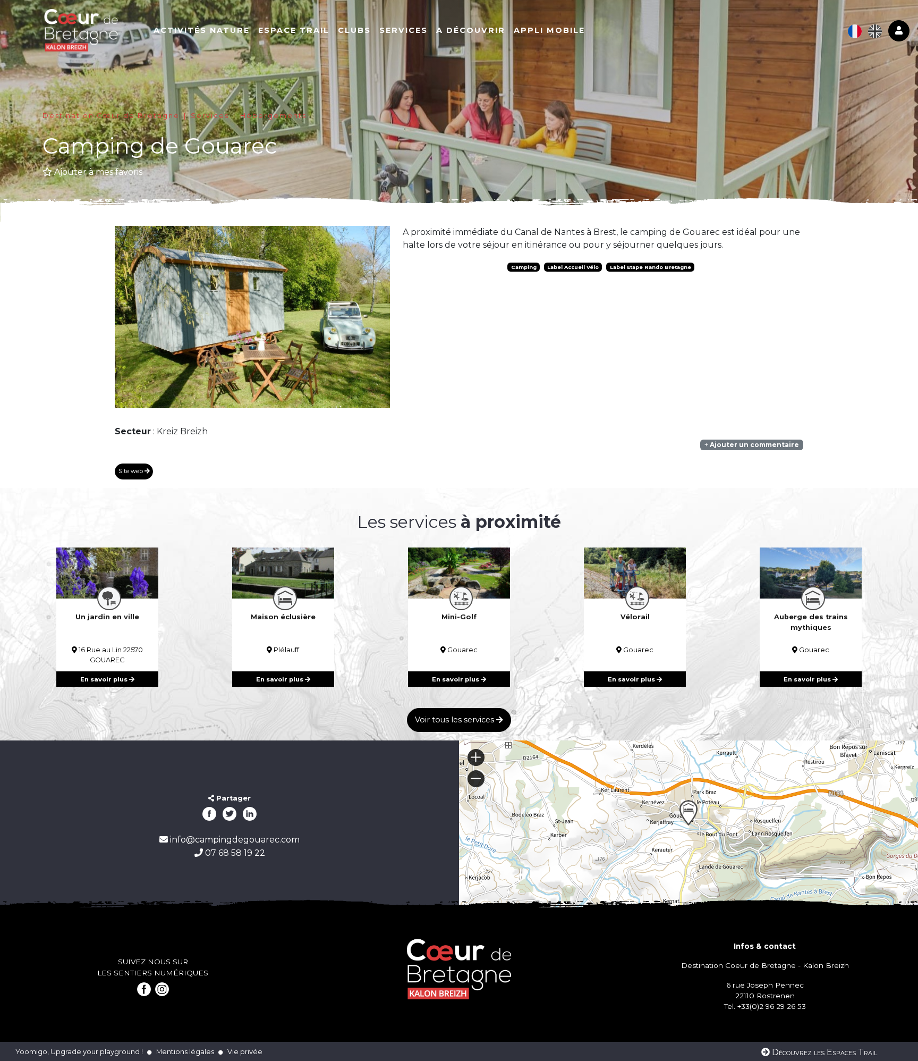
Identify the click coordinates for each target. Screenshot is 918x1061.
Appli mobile (549, 30)
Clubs (354, 30)
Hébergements (273, 116)
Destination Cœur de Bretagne (111, 116)
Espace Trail (293, 30)
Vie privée (244, 1051)
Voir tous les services (455, 720)
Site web (131, 471)
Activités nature (202, 30)
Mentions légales (185, 1051)
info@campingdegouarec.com (234, 840)
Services (403, 30)
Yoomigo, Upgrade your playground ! (79, 1051)
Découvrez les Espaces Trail (823, 1052)
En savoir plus (104, 679)
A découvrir (470, 30)
